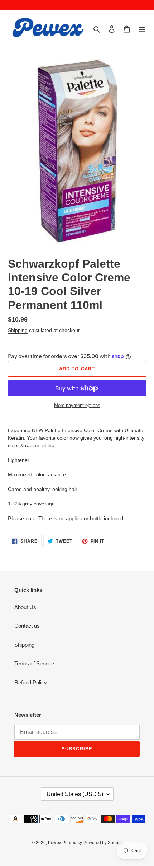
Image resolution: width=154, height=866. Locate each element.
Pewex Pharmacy (65, 842)
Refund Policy (30, 682)
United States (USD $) (75, 794)
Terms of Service (34, 663)
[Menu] (141, 29)
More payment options (77, 405)
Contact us (27, 626)
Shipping (18, 330)
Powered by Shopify (102, 842)
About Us (25, 607)
